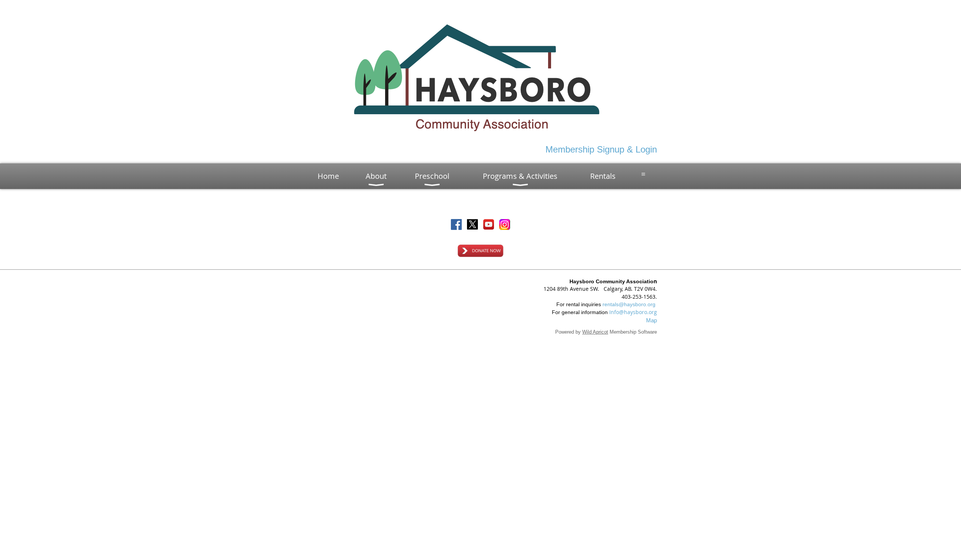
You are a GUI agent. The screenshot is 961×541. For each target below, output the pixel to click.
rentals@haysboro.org (629, 304)
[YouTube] (488, 224)
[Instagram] (504, 224)
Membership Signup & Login (601, 149)
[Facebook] (456, 224)
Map (651, 320)
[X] (472, 224)
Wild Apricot (595, 332)
